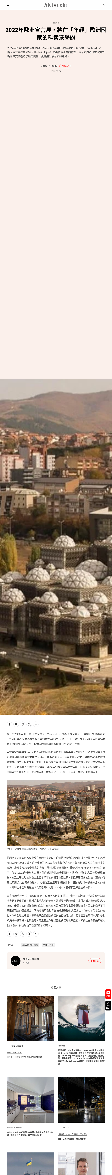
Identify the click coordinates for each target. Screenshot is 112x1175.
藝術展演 (10, 1127)
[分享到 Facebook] (9, 724)
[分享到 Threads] (22, 724)
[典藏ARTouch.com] (56, 4)
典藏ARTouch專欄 (14, 1052)
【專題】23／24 (64, 1134)
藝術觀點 (19, 1127)
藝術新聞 (56, 23)
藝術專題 (75, 1134)
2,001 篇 (26, 962)
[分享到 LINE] (16, 724)
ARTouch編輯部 (49, 66)
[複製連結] (36, 724)
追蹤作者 (65, 66)
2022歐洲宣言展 (30, 944)
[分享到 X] (29, 724)
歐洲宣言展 (48, 944)
